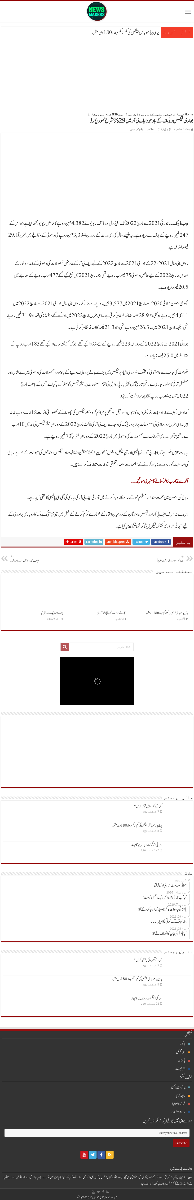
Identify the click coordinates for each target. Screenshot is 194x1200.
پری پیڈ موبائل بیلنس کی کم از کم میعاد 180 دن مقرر (125, 33)
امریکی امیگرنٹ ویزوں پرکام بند (146, 845)
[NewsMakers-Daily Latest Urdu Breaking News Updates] (97, 10)
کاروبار (148, 129)
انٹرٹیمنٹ (180, 1069)
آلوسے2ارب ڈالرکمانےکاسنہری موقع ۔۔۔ (159, 481)
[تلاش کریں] (65, 647)
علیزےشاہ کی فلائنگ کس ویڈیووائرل (24, 559)
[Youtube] (84, 1155)
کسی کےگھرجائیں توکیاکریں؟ (148, 806)
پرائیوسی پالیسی (178, 1087)
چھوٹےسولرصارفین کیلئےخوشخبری (111, 613)
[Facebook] (101, 1155)
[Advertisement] (97, 73)
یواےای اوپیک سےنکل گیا (52, 613)
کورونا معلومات (178, 1112)
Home (189, 114)
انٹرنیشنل (180, 1052)
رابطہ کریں (180, 1096)
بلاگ (182, 1044)
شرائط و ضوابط (178, 1104)
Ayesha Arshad (182, 129)
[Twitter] (93, 1155)
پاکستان (181, 1061)
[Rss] (110, 1155)
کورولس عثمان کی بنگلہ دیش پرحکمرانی (170, 559)
